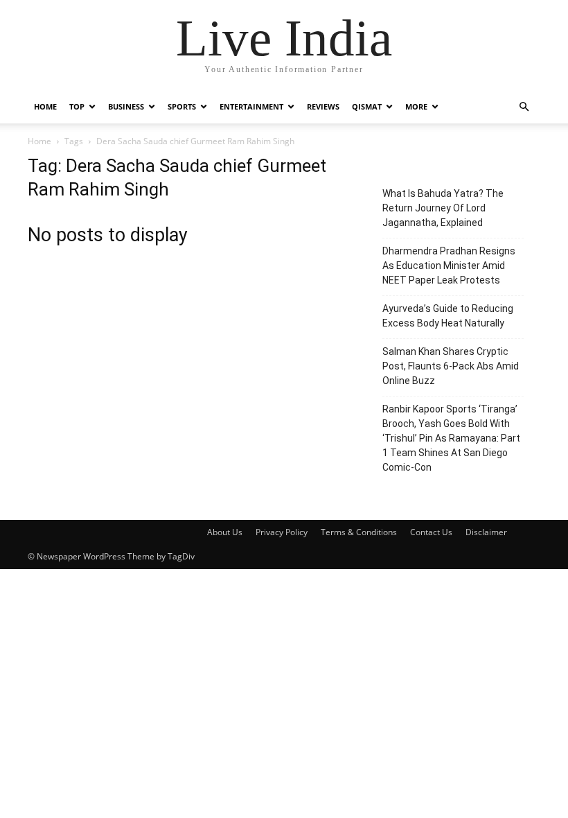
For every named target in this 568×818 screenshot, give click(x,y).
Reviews (323, 106)
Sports (182, 106)
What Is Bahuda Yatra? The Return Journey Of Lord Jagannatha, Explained (443, 208)
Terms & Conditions (359, 532)
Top (77, 106)
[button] (523, 107)
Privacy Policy (282, 532)
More (416, 106)
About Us (224, 532)
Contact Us (431, 532)
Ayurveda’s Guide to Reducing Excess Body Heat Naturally (447, 316)
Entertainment (251, 106)
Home (45, 106)
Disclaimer (486, 532)
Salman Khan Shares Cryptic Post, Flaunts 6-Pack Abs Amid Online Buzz (450, 366)
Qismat (367, 106)
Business (126, 106)
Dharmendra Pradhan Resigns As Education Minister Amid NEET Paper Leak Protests (448, 265)
